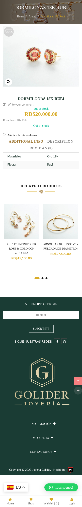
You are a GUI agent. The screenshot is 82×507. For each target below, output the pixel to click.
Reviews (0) (41, 148)
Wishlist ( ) (51, 503)
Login (72, 503)
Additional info (26, 141)
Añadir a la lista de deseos (22, 135)
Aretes (32, 16)
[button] (61, 487)
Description (60, 141)
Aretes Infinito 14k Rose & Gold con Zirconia (21, 248)
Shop (31, 503)
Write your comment (20, 104)
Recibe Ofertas (44, 304)
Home (20, 16)
